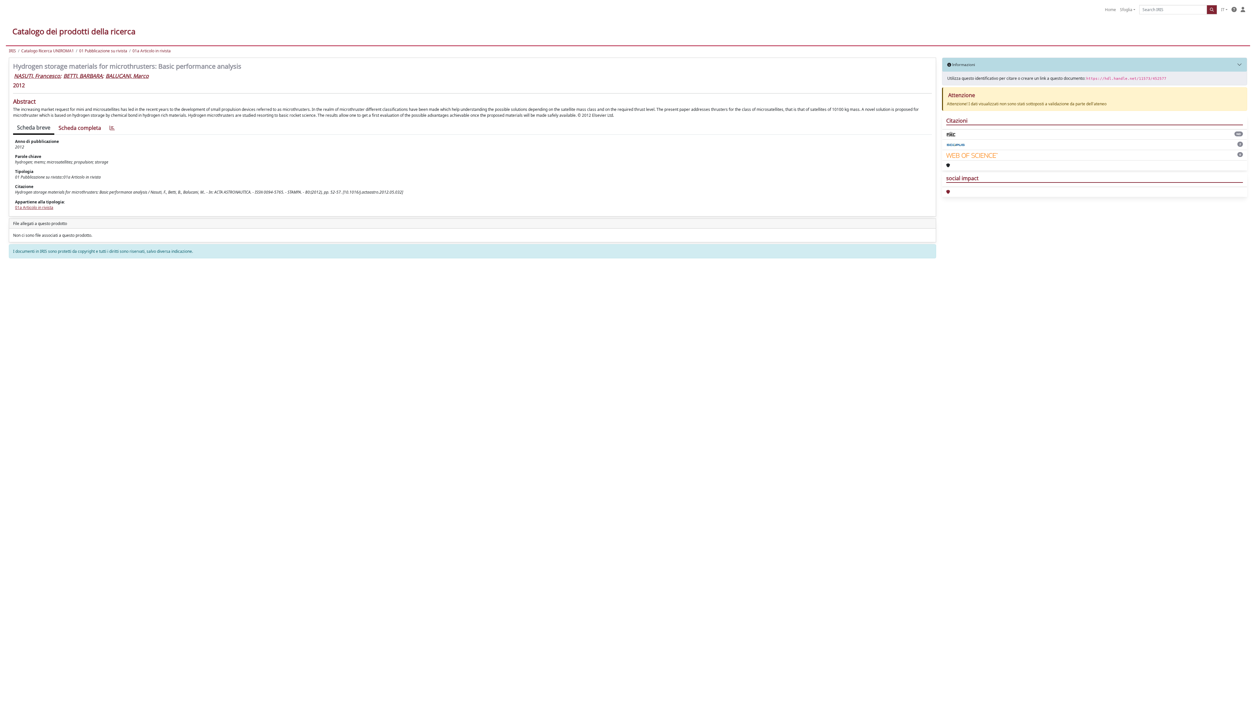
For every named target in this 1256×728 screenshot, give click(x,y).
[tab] (112, 128)
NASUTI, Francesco (37, 75)
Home (1110, 9)
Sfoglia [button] (1126, 9)
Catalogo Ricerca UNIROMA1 (47, 51)
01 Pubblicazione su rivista (103, 51)
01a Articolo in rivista (151, 51)
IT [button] (1223, 9)
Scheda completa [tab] (80, 127)
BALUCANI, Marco (127, 75)
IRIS (12, 51)
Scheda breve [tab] (33, 127)
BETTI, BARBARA (82, 75)
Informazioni (963, 64)
